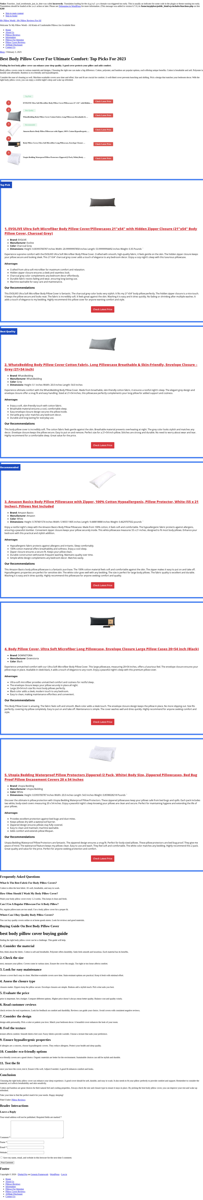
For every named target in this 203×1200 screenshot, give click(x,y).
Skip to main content (14, 13)
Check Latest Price (103, 101)
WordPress (54, 1174)
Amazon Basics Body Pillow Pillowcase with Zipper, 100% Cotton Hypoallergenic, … (56, 131)
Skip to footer (11, 16)
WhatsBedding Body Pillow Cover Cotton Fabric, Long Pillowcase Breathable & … (55, 117)
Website (3, 1152)
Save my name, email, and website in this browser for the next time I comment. (37, 1157)
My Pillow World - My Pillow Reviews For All (20, 20)
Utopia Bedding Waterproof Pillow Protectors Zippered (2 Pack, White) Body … (54, 157)
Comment (5, 1137)
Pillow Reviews (18, 1100)
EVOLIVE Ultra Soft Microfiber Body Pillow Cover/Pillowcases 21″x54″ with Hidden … (57, 103)
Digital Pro (22, 1174)
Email (3, 1147)
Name (3, 1142)
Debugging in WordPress (70, 6)
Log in (64, 1174)
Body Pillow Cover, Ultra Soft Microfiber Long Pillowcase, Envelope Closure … (54, 143)
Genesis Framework (39, 1174)
